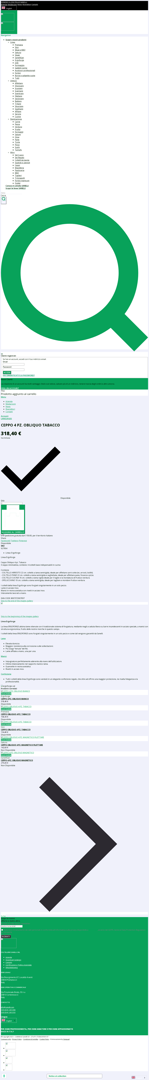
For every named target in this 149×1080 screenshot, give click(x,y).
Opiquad (66, 1039)
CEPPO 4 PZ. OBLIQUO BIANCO (15, 699)
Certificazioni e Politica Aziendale (19, 965)
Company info (6, 1039)
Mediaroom (12, 4)
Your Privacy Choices (82, 1076)
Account (4, 416)
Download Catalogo (13, 960)
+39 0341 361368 (8, 1010)
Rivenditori (26, 4)
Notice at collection (57, 1076)
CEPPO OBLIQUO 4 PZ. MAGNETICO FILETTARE (22, 745)
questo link (93, 930)
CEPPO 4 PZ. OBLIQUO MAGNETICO (17, 760)
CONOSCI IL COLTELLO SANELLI (14, 2)
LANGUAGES (6, 418)
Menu (3, 397)
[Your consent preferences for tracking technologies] (4, 1076)
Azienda (4, 4)
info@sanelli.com (7, 1007)
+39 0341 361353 (8, 1012)
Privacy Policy (17, 1039)
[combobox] (9, 8)
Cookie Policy (44, 1039)
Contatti (35, 4)
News (19, 4)
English (9, 8)
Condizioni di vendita (30, 1039)
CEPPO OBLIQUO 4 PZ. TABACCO (15, 714)
